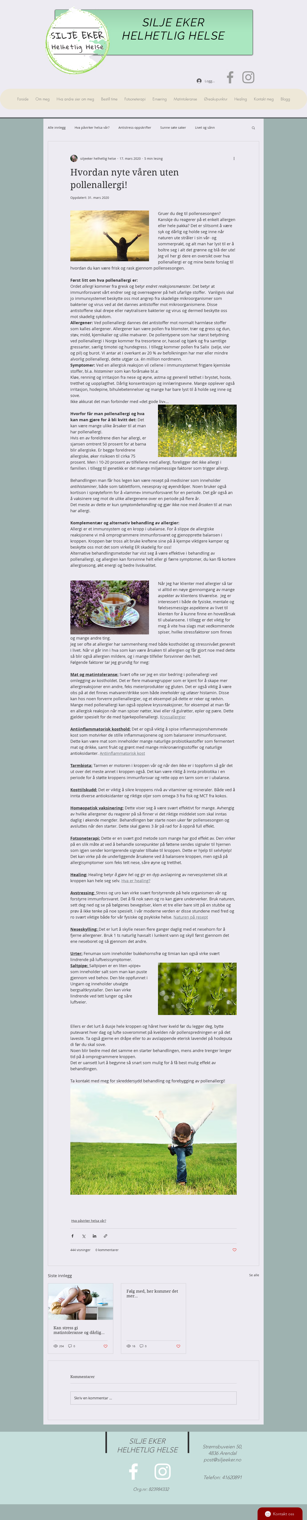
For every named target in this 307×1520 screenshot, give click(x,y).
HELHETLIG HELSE (173, 35)
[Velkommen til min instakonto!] (248, 77)
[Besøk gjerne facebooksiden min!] (230, 77)
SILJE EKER (173, 22)
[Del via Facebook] (72, 1236)
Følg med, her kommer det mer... (152, 1293)
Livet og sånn (205, 127)
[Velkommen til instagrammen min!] (163, 1471)
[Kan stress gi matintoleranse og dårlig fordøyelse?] (80, 1301)
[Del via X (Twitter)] (83, 1236)
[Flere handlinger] (234, 158)
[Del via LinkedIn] (94, 1236)
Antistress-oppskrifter (134, 127)
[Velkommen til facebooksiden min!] (133, 1471)
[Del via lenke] (105, 1236)
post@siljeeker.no (222, 1460)
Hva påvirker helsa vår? (92, 127)
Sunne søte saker (173, 127)
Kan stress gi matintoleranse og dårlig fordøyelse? (77, 1330)
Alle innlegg (57, 127)
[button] (253, 127)
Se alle (254, 1275)
